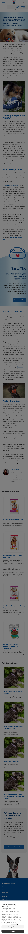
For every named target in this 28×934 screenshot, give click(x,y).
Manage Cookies (12, 927)
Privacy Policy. (14, 924)
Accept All (12, 931)
